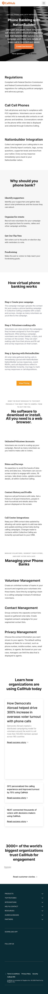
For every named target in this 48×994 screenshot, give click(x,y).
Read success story (16, 742)
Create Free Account (24, 46)
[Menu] (44, 3)
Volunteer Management (22, 580)
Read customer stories (24, 877)
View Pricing (24, 383)
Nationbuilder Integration (24, 139)
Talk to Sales (31, 54)
